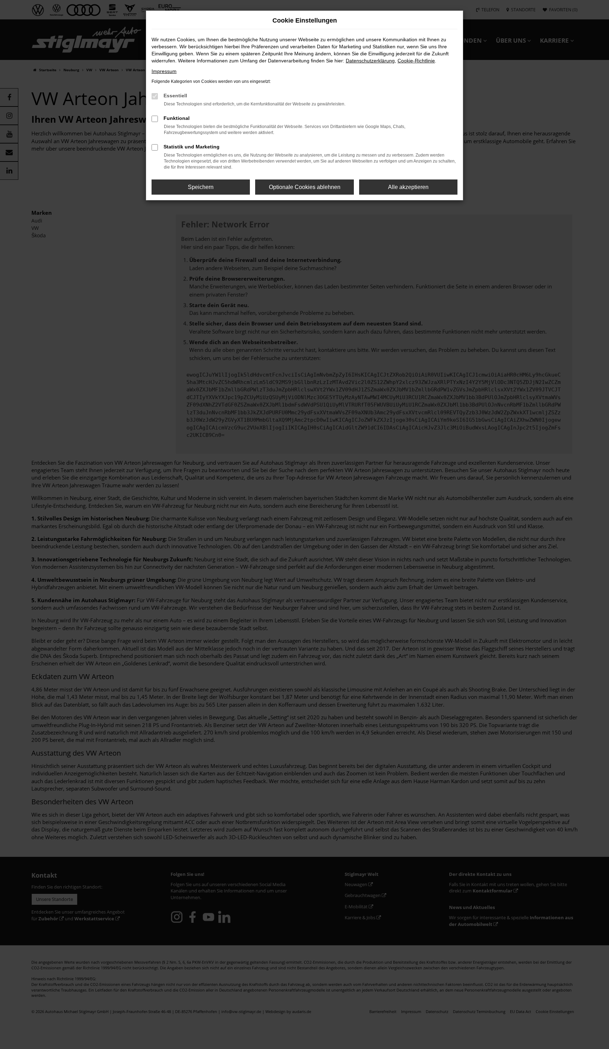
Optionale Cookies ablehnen (304, 187)
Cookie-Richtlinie (416, 60)
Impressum (164, 71)
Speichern (201, 187)
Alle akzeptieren (408, 187)
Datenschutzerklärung (370, 60)
